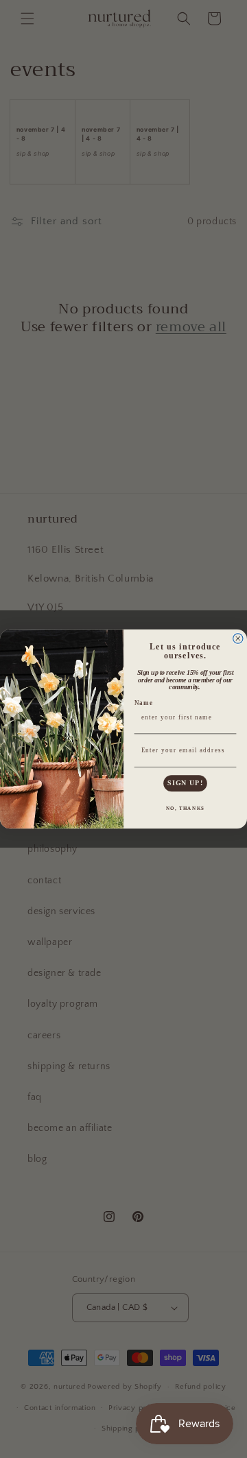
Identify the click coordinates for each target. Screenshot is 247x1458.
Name (144, 703)
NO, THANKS (185, 808)
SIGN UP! (185, 783)
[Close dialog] (238, 638)
